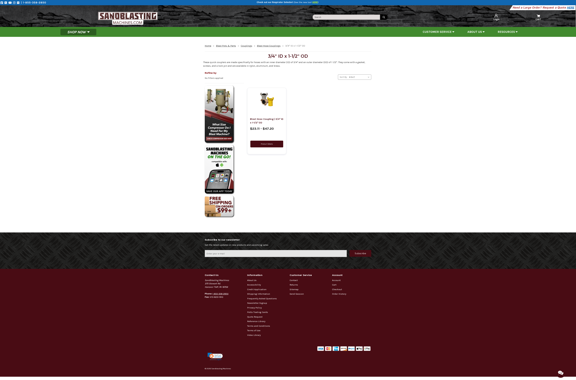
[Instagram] (15, 3)
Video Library (254, 335)
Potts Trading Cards (257, 312)
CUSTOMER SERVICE (437, 32)
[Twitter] (6, 3)
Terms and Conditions (258, 326)
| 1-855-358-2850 (33, 2)
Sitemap (294, 289)
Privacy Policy (254, 307)
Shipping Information (258, 294)
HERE (571, 7)
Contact (294, 280)
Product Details (267, 144)
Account (336, 280)
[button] (215, 357)
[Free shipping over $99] (224, 206)
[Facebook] (2, 3)
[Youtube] (10, 3)
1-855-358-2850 (220, 293)
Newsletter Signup (257, 303)
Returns (294, 284)
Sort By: (343, 77)
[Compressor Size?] (224, 114)
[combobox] (346, 17)
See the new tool (306, 2)
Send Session (297, 294)
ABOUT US (475, 32)
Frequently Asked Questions (262, 298)
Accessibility (254, 284)
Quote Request (254, 316)
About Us (251, 280)
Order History (339, 294)
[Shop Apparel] (224, 169)
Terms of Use (253, 330)
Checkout (337, 289)
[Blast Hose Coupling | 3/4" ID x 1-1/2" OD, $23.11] (267, 99)
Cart (334, 284)
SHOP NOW (77, 32)
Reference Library (256, 321)
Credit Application (256, 289)
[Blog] (19, 3)
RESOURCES (507, 32)
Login (497, 19)
